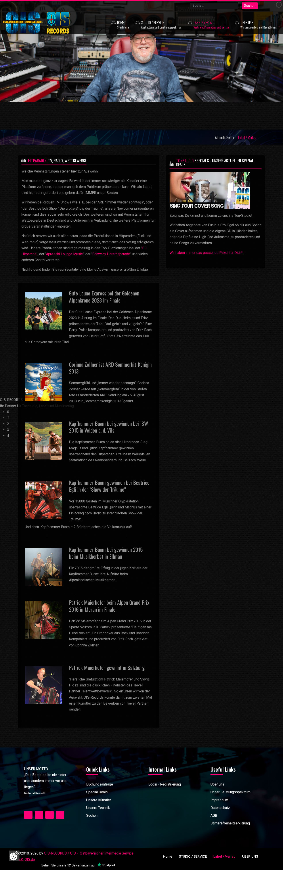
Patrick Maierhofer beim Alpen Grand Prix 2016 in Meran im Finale (109, 605)
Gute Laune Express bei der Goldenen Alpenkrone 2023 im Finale (104, 296)
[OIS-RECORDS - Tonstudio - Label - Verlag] (47, 22)
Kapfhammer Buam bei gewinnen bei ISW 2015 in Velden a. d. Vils (108, 426)
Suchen (249, 6)
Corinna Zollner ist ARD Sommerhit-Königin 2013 (110, 367)
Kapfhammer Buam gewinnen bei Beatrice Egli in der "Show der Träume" (109, 485)
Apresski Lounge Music (64, 254)
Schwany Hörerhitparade (111, 254)
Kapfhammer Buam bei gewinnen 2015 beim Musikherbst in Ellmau (106, 552)
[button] (156, 22)
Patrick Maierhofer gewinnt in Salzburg (107, 667)
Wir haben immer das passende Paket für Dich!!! (207, 253)
